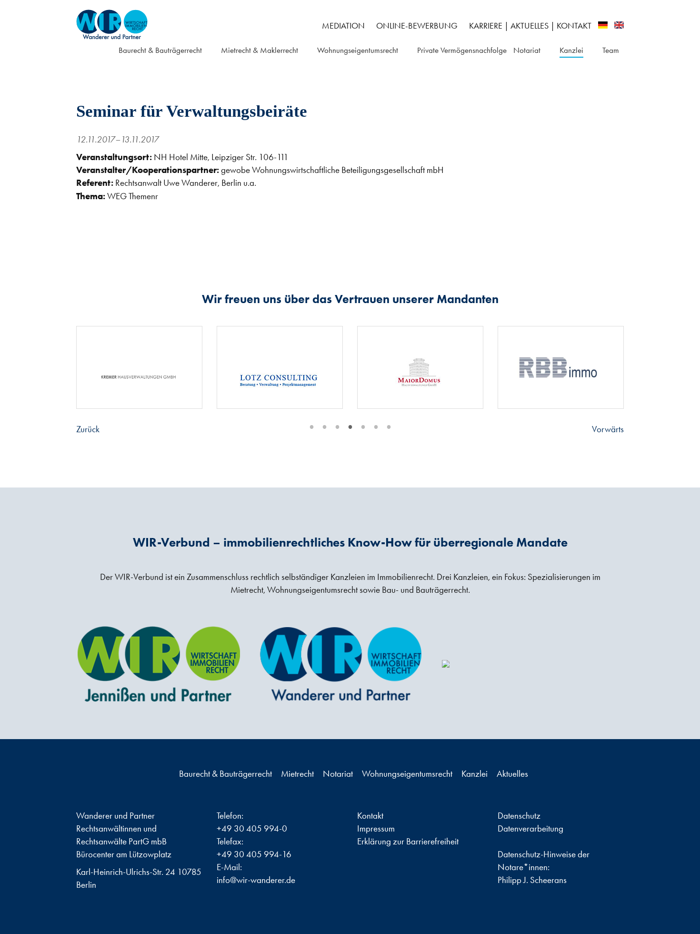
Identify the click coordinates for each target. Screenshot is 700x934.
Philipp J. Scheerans (532, 879)
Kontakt (574, 25)
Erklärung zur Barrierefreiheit (408, 841)
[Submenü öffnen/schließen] (208, 51)
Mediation (343, 25)
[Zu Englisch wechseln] (619, 25)
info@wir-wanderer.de (256, 879)
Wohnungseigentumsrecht (357, 50)
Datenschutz (519, 815)
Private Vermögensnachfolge (462, 50)
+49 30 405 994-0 (252, 828)
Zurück (88, 429)
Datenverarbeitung (530, 828)
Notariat (526, 50)
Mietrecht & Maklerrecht (259, 50)
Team (610, 50)
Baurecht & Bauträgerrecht (160, 50)
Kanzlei (571, 50)
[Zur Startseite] (163, 25)
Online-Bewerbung (417, 25)
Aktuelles (529, 25)
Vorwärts (608, 429)
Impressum (376, 828)
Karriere (485, 25)
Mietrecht (298, 773)
